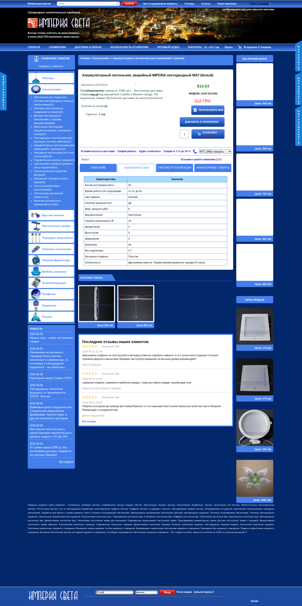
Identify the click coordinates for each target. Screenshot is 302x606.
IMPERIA (159, 75)
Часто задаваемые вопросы (160, 3)
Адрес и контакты (150, 151)
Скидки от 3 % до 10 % (176, 151)
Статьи (206, 3)
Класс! (85, 159)
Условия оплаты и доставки (98, 151)
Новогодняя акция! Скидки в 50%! (51, 378)
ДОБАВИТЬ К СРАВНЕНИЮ (202, 122)
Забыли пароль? (204, 592)
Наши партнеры (227, 3)
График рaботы (126, 151)
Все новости (66, 461)
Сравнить (44, 66)
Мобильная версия (39, 3)
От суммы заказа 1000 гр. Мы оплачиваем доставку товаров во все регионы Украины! (50, 451)
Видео (229, 47)
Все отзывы (89, 421)
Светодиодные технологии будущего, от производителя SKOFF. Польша (48, 392)
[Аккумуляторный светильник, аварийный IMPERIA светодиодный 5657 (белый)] (135, 83)
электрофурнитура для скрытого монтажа (248, 9)
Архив (254, 601)
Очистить (57, 66)
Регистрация (184, 592)
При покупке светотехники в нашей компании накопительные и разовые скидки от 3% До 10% (51, 433)
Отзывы (189, 3)
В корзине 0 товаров (257, 47)
